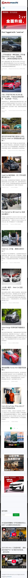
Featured (10, 110)
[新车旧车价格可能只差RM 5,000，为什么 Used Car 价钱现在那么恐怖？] (11, 125)
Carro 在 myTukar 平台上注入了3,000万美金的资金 (13, 407)
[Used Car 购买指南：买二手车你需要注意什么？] (11, 164)
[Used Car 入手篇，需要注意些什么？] (11, 238)
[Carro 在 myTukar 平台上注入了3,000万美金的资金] (11, 395)
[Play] (3, 540)
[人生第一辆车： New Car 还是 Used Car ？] (11, 276)
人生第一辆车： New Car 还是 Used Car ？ (12, 288)
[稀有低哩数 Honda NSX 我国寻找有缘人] (11, 357)
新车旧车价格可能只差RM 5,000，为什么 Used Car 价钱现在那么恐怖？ (14, 138)
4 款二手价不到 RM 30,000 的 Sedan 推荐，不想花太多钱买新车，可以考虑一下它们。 (13, 96)
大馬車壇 (20, 68)
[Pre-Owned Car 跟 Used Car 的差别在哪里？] (11, 201)
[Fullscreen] (24, 540)
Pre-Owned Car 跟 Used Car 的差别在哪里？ (13, 213)
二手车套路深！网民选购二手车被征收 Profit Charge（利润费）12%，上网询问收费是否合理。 (13, 56)
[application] (14, 534)
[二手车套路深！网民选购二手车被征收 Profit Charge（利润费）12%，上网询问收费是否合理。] (11, 44)
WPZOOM (9, 576)
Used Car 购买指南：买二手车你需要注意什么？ (14, 176)
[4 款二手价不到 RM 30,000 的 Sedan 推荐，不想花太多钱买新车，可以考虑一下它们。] (11, 84)
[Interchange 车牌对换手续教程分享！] (11, 316)
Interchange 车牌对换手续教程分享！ (13, 328)
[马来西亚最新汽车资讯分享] (10, 2)
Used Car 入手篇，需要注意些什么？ (13, 250)
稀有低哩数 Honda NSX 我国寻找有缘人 (14, 369)
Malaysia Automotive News (14, 68)
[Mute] (22, 540)
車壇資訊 (3, 111)
